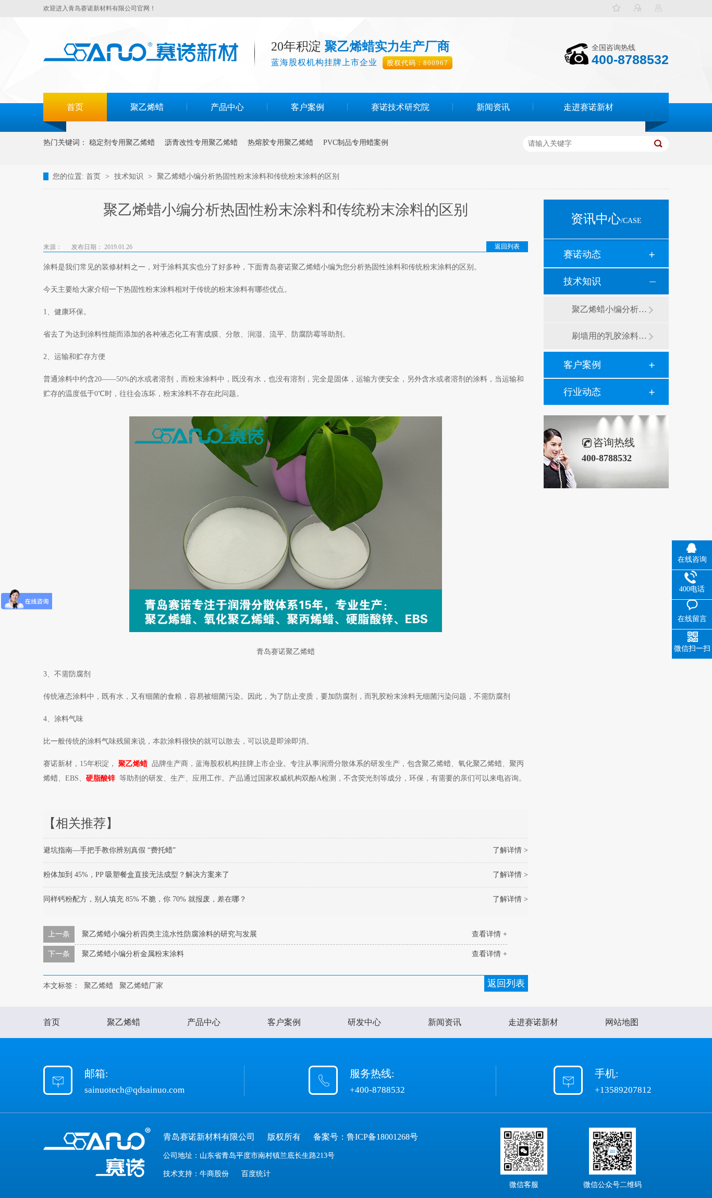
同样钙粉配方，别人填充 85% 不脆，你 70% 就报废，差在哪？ (145, 899)
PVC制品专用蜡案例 (355, 142)
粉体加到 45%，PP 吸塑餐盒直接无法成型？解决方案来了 (136, 875)
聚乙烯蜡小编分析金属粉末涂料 (133, 954)
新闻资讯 (493, 107)
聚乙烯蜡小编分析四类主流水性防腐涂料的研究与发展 (169, 934)
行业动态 (582, 392)
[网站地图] (658, 8)
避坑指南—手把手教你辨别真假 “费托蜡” (109, 850)
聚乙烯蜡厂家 (141, 986)
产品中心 (227, 107)
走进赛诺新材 (588, 107)
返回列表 (507, 246)
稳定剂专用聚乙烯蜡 (122, 142)
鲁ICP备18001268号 (382, 1136)
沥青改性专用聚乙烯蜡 (201, 142)
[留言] (637, 8)
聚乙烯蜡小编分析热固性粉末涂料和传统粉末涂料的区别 (248, 176)
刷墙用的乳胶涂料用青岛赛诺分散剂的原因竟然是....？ (610, 335)
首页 (75, 107)
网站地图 (622, 1022)
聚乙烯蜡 (147, 107)
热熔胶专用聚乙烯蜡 (280, 142)
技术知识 (129, 176)
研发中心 (364, 1022)
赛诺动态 (582, 254)
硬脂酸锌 (100, 778)
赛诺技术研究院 (400, 107)
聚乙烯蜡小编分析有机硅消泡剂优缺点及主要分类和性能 (610, 309)
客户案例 (307, 107)
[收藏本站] (616, 8)
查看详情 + (489, 934)
